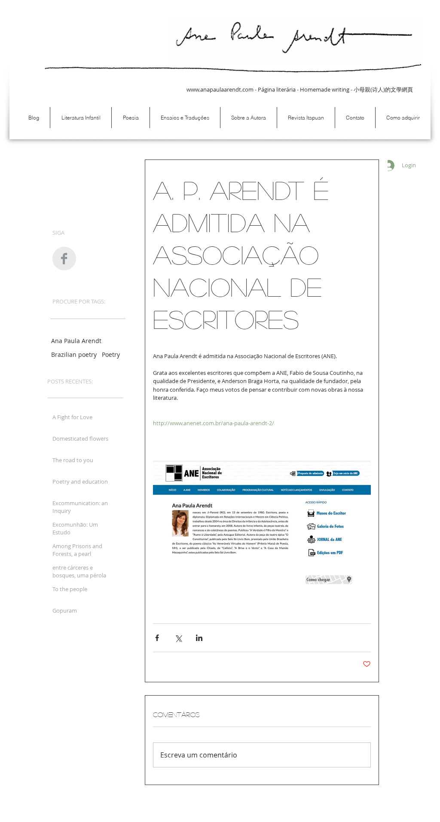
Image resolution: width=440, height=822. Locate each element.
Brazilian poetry (74, 354)
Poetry (111, 354)
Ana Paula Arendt (76, 341)
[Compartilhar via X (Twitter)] (178, 638)
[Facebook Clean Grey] (64, 258)
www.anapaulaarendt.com (220, 89)
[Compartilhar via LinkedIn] (199, 638)
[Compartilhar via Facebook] (157, 638)
